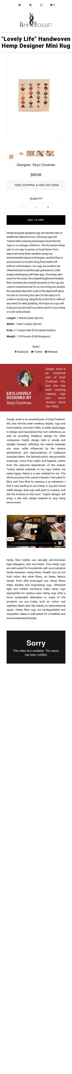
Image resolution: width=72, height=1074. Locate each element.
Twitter (37, 351)
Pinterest (52, 351)
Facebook (22, 351)
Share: (36, 346)
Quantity (36, 198)
